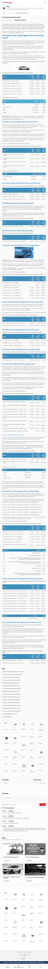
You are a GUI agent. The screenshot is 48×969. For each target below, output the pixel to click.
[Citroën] (6, 731)
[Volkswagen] (32, 772)
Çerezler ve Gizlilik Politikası (24, 954)
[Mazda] (6, 752)
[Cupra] (15, 731)
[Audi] (15, 724)
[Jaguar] (6, 745)
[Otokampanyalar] (7, 2)
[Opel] (24, 758)
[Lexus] (41, 745)
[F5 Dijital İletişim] (24, 959)
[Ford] (15, 738)
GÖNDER (43, 804)
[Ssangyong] (24, 765)
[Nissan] (6, 758)
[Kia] (24, 745)
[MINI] (32, 752)
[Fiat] (6, 738)
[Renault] (41, 758)
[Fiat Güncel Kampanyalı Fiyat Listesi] (35, 783)
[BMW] (24, 724)
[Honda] (24, 738)
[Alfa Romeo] (6, 724)
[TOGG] (15, 772)
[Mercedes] (15, 752)
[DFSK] (32, 731)
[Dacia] (24, 731)
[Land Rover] (32, 745)
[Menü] (45, 2)
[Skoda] (15, 765)
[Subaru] (32, 765)
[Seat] (6, 765)
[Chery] (41, 724)
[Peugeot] (32, 758)
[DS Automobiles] (41, 731)
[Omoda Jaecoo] (15, 758)
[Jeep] (15, 745)
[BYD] (32, 724)
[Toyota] (24, 772)
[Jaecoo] (41, 738)
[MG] (24, 752)
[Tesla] (6, 772)
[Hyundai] (32, 738)
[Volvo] (41, 772)
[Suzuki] (41, 765)
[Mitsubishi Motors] (41, 752)
